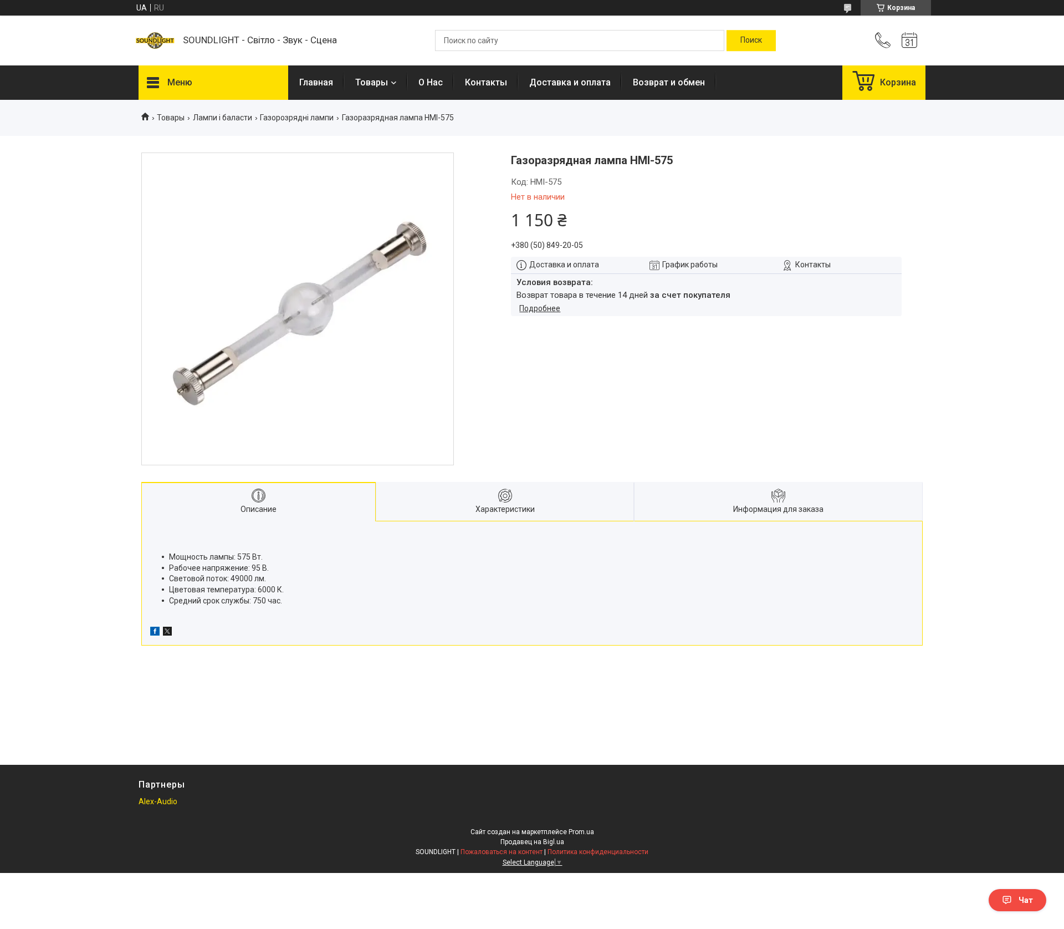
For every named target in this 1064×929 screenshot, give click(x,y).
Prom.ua (581, 832)
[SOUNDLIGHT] (155, 40)
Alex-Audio (158, 801)
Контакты (486, 82)
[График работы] (909, 40)
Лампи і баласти (222, 117)
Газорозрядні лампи (297, 117)
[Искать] (751, 40)
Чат (1026, 900)
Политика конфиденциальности (598, 852)
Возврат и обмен (669, 82)
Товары (371, 82)
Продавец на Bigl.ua (532, 842)
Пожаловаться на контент (502, 852)
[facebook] (155, 632)
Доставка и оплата (570, 82)
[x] (167, 632)
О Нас (430, 82)
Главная (316, 82)
